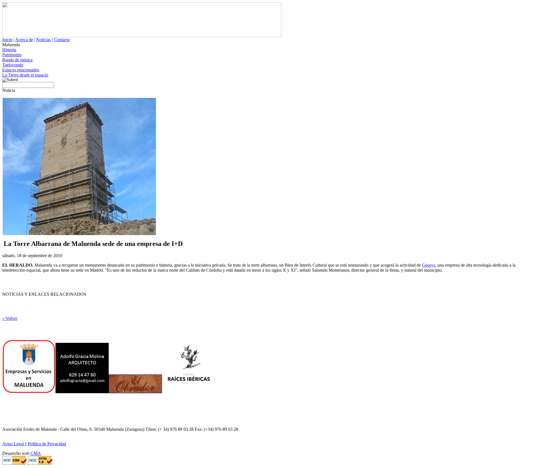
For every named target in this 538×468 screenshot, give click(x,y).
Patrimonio (12, 54)
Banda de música (17, 59)
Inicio (7, 39)
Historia (9, 49)
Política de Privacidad (47, 443)
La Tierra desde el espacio (25, 75)
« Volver (9, 318)
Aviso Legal (13, 443)
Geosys (428, 265)
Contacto (62, 39)
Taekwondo (12, 64)
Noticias (43, 39)
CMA (36, 453)
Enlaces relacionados (20, 69)
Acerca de (24, 39)
